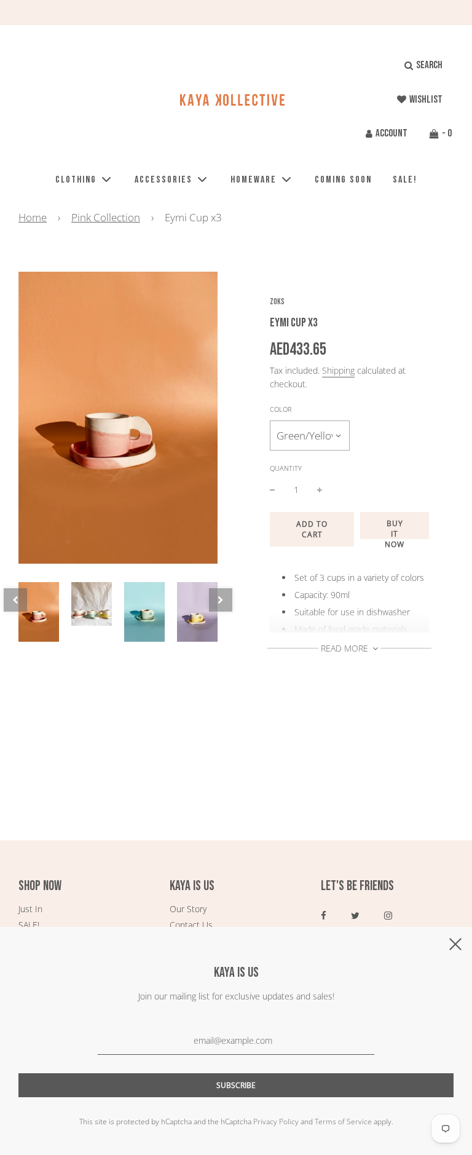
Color (281, 409)
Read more (346, 648)
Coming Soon (343, 180)
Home (32, 217)
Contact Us (191, 925)
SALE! (405, 180)
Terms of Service (343, 1121)
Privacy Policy (276, 1121)
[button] (15, 600)
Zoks (277, 302)
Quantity (286, 468)
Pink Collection (105, 217)
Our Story (188, 909)
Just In (30, 909)
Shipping (338, 370)
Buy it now (394, 528)
